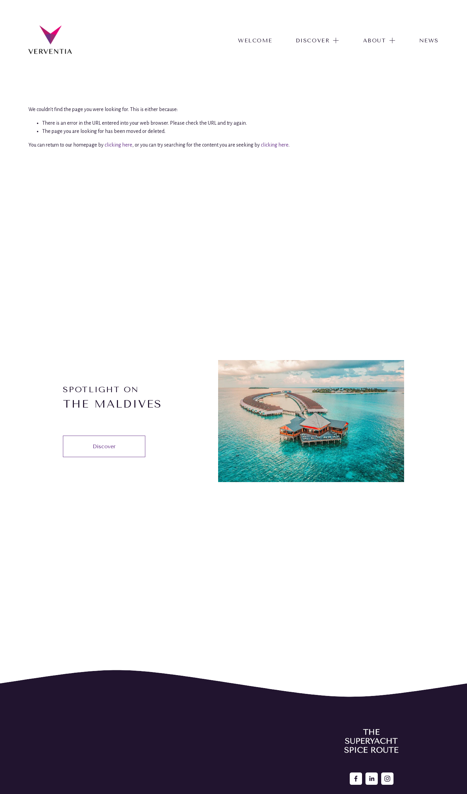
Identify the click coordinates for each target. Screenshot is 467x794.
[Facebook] (356, 778)
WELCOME (255, 40)
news (429, 40)
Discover (104, 446)
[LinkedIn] (371, 778)
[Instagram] (387, 778)
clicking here (118, 145)
